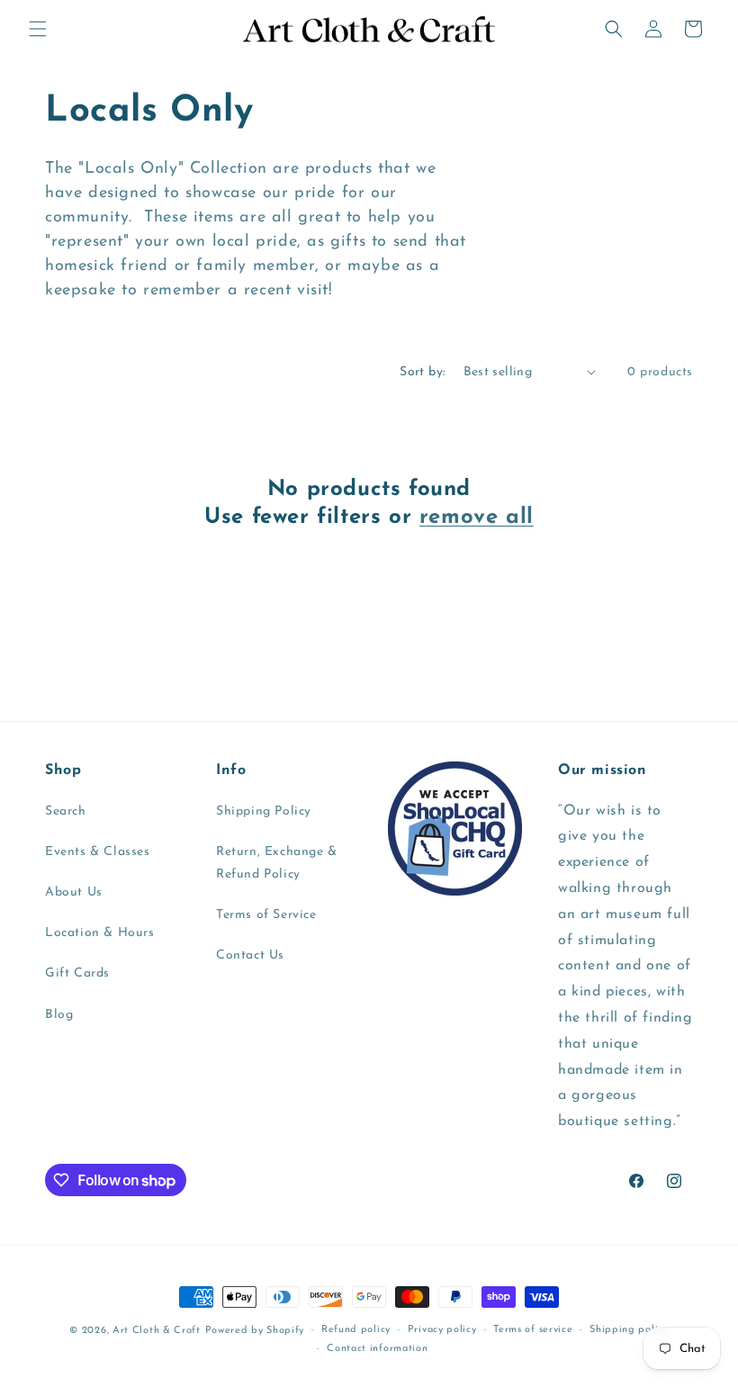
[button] (38, 29)
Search (65, 811)
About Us (74, 892)
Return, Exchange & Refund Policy (277, 863)
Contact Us (250, 955)
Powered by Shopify (255, 1331)
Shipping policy (629, 1330)
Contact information (377, 1349)
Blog (59, 1015)
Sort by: (422, 372)
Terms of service (532, 1330)
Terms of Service (266, 915)
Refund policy (356, 1330)
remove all (476, 517)
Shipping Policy (263, 811)
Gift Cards (77, 973)
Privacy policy (442, 1330)
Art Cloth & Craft (156, 1331)
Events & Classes (97, 852)
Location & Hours (100, 933)
